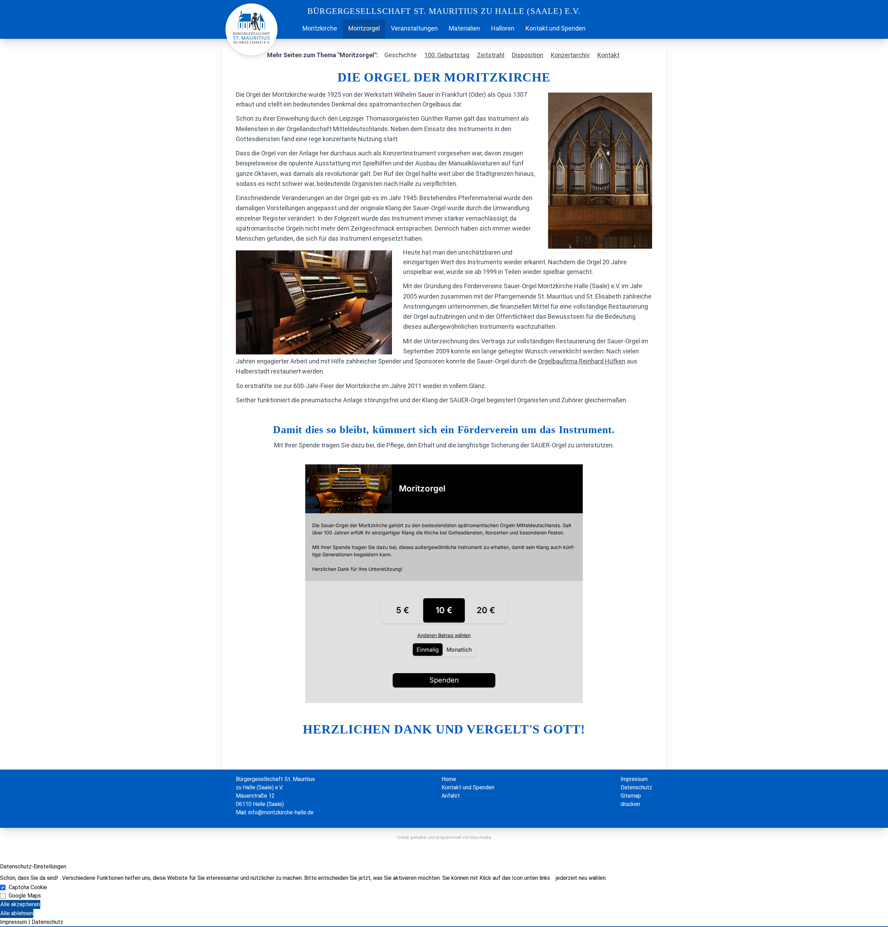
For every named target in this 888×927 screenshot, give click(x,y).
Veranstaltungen (414, 28)
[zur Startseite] (251, 27)
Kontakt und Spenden (556, 28)
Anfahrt (451, 795)
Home (449, 779)
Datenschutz (636, 787)
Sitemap (631, 795)
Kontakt (608, 55)
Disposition (527, 55)
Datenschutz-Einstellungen (33, 866)
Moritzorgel (364, 28)
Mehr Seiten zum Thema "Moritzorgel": (322, 55)
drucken (630, 804)
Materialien (464, 28)
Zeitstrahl (490, 55)
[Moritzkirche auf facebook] (596, 29)
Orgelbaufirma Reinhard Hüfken (581, 361)
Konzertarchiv (570, 55)
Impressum (634, 779)
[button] (444, 926)
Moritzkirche (319, 28)
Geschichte (400, 55)
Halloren (502, 28)
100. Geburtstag (446, 55)
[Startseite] (291, 29)
